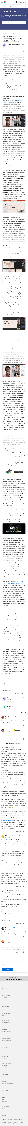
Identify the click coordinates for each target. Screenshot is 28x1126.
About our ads (4, 1123)
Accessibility (4, 1113)
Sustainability (4, 1115)
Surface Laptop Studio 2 (6, 990)
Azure (3, 1076)
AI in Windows (4, 997)
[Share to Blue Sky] (16, 979)
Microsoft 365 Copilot (5, 1067)
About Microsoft (4, 1101)
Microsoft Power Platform (6, 1063)
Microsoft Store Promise (6, 1022)
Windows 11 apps (5, 1002)
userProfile (10, 702)
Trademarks (10, 1122)
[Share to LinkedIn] (7, 979)
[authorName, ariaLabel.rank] (4, 45)
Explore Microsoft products (6, 999)
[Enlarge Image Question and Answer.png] (14, 323)
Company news (4, 1103)
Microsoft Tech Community (6, 1085)
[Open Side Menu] (2, 2)
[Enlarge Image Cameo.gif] (14, 206)
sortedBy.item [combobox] (22, 712)
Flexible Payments (5, 1024)
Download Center (5, 1011)
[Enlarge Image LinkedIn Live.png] (14, 370)
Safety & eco (16, 1122)
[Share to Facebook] (9, 979)
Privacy (15, 1120)
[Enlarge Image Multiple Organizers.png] (14, 120)
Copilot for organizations (6, 992)
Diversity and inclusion (6, 1110)
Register (20, 2)
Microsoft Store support (6, 1013)
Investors (3, 1108)
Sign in (7, 969)
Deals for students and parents (7, 1045)
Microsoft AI (4, 1054)
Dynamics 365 (4, 1058)
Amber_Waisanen (9, 730)
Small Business (4, 1070)
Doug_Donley (8, 716)
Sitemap (3, 1120)
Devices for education (5, 1033)
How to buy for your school (6, 1040)
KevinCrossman (6, 734)
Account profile (4, 1008)
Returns (3, 1015)
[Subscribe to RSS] (19, 979)
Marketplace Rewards (5, 1090)
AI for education (4, 1047)
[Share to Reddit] (14, 979)
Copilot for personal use (6, 995)
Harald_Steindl (8, 743)
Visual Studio (4, 1092)
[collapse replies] (14, 715)
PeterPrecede (11, 747)
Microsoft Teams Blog (7, 6)
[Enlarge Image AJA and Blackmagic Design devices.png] (14, 472)
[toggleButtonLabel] (26, 6)
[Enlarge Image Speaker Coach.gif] (14, 265)
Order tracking (4, 1017)
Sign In (24, 2)
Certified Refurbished (5, 1020)
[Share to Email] (21, 979)
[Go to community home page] (5, 2)
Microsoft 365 (4, 1060)
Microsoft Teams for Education (7, 1035)
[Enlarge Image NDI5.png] (14, 528)
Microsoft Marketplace (6, 1088)
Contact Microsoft (9, 1120)
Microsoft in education (6, 1031)
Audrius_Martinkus (9, 941)
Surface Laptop (4, 988)
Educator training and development (8, 1042)
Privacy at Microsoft (5, 1106)
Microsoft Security (5, 1056)
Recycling (21, 1122)
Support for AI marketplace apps (7, 1083)
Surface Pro (4, 986)
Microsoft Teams (4, 1065)
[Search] (16, 2)
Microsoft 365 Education (6, 1038)
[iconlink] (4, 707)
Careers (3, 1099)
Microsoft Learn (4, 1081)
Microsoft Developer (5, 1078)
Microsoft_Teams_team (12, 44)
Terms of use (4, 1122)
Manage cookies (21, 1120)
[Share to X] (11, 979)
